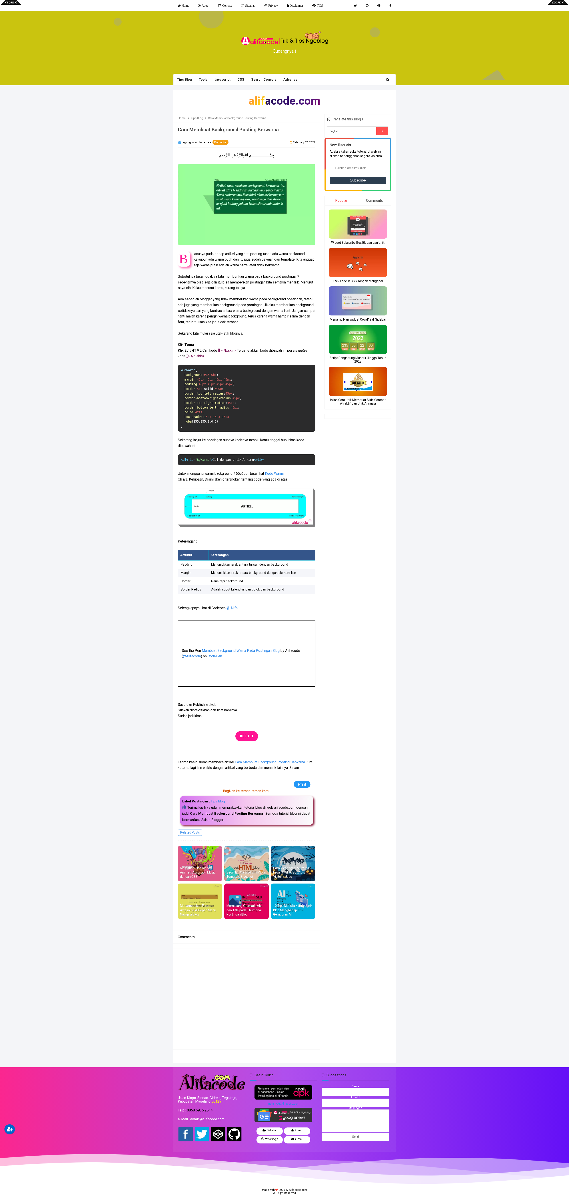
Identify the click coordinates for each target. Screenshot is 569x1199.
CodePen (215, 656)
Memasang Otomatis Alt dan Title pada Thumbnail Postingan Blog (244, 910)
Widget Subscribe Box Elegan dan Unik (358, 242)
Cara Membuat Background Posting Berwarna (270, 762)
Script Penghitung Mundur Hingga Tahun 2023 (358, 359)
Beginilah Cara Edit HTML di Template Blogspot (245, 875)
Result (247, 736)
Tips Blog (218, 801)
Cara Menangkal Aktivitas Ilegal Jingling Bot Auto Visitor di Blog (291, 872)
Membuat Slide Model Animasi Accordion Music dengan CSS (197, 872)
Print (301, 784)
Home (185, 5)
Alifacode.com (298, 1189)
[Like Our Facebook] (390, 5)
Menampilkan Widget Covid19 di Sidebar (358, 319)
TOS (319, 5)
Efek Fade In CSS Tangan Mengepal (358, 281)
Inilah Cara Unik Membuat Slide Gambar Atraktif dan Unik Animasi (358, 401)
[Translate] (382, 131)
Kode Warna (274, 473)
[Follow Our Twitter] (355, 5)
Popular (341, 200)
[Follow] (9, 1129)
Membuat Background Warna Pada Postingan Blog (241, 650)
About (205, 5)
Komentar (220, 142)
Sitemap (249, 5)
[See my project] (367, 5)
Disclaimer (296, 5)
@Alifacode (192, 656)
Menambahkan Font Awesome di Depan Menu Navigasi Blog (198, 910)
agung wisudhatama (196, 142)
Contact (226, 5)
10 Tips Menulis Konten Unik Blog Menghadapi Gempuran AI (292, 910)
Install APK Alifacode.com (283, 1103)
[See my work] (379, 5)
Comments (374, 200)
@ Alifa (232, 608)
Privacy (272, 5)
